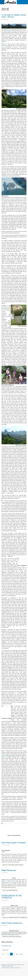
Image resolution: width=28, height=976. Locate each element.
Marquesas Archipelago (6, 933)
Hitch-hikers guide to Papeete (14, 842)
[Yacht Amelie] (10, 2)
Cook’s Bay (4, 45)
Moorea (10, 31)
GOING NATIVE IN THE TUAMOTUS (12, 896)
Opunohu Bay (5, 755)
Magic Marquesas (9, 870)
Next (17, 954)
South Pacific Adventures (12, 923)
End (21, 954)
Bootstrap (4, 964)
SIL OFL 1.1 (18, 967)
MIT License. (10, 966)
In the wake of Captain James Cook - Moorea (14, 15)
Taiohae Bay (11, 881)
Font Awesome (5, 967)
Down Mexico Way (6, 946)
